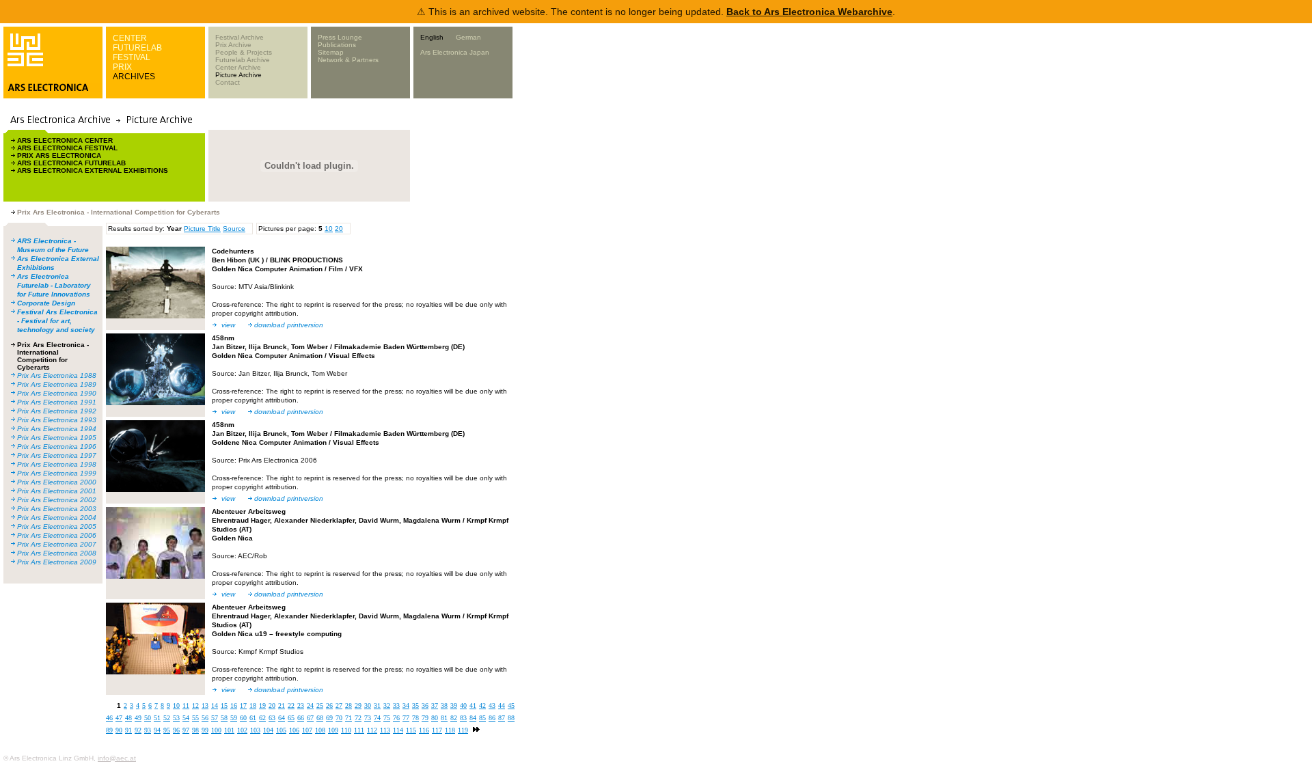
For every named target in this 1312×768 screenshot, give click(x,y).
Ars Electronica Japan (454, 52)
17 (243, 705)
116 (424, 730)
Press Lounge (340, 37)
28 (348, 705)
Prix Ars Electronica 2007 (56, 544)
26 (329, 705)
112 (372, 730)
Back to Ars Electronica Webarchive (809, 11)
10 (329, 228)
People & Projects (243, 52)
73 (367, 718)
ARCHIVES (134, 76)
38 (444, 705)
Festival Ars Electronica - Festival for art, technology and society (57, 320)
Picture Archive (238, 75)
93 (147, 730)
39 (453, 705)
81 (444, 718)
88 (511, 718)
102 (242, 730)
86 (492, 718)
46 (109, 718)
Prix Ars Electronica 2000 (56, 482)
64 (281, 718)
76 (396, 718)
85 (482, 718)
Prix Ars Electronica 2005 (56, 526)
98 (195, 730)
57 (214, 718)
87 (501, 718)
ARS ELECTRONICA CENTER (65, 140)
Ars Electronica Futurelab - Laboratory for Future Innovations (54, 285)
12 (195, 705)
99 (205, 730)
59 (233, 718)
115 (411, 730)
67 (310, 718)
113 (385, 730)
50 (147, 718)
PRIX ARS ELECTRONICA (59, 155)
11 (185, 705)
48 (128, 718)
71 (348, 718)
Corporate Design (46, 303)
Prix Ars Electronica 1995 (56, 437)
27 (339, 705)
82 (453, 718)
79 (425, 718)
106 (294, 730)
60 (243, 718)
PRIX (122, 67)
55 (195, 718)
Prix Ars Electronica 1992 (56, 411)
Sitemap (331, 52)
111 (359, 730)
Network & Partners (348, 60)
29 (358, 705)
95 (166, 730)
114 (398, 730)
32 (386, 705)
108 (320, 730)
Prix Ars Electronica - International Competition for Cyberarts (53, 356)
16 (233, 705)
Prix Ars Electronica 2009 (56, 562)
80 (434, 718)
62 (262, 718)
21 (281, 705)
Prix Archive (233, 45)
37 (434, 705)
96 (176, 730)
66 (300, 718)
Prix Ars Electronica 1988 (56, 375)
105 (281, 730)
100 (216, 730)
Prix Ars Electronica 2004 (56, 517)
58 (224, 718)
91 (128, 730)
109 (333, 730)
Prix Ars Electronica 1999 (56, 473)
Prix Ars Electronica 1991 (56, 402)
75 (386, 718)
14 (214, 705)
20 (339, 228)
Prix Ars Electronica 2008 (56, 553)
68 (319, 718)
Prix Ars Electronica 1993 (56, 420)
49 (138, 718)
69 (329, 718)
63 (272, 718)
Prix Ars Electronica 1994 (56, 429)
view (228, 325)
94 (157, 730)
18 (252, 705)
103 (255, 730)
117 (437, 730)
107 (307, 730)
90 (118, 730)
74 (377, 718)
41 (472, 705)
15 (224, 705)
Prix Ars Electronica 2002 (56, 500)
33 (396, 705)
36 (425, 705)
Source (234, 228)
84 (472, 718)
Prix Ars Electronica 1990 (56, 393)
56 (205, 718)
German (468, 37)
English (431, 37)
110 (346, 730)
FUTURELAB (137, 48)
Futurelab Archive (242, 60)
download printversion (288, 325)
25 (319, 705)
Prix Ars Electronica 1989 (56, 384)
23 (300, 705)
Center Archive (238, 67)
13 (205, 705)
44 (501, 705)
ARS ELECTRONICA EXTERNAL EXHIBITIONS (92, 170)
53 (176, 718)
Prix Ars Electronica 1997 (56, 455)
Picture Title (202, 228)
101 (229, 730)
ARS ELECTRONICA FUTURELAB (71, 163)
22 (291, 705)
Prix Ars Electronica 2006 (56, 535)
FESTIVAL (131, 57)
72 (358, 718)
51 (157, 718)
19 (262, 705)
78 (415, 718)
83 (463, 718)
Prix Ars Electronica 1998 (56, 464)
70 (339, 718)
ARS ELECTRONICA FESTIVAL (67, 148)
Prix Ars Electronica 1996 (56, 446)
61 (252, 718)
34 (405, 705)
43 (492, 705)
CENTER (130, 38)
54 (185, 718)
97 (185, 730)
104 (268, 730)
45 (511, 705)
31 (377, 705)
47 (118, 718)
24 (310, 705)
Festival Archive (239, 37)
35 (415, 705)
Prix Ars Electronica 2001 (56, 491)
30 (367, 705)
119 (463, 730)
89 (109, 730)
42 (482, 705)
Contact (227, 82)
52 (166, 718)
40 (463, 705)
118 (450, 730)
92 (138, 730)
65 (291, 718)
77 (405, 718)
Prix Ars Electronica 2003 (56, 508)
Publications (337, 45)
